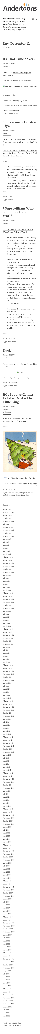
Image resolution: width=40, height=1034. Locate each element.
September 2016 (8, 572)
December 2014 (8, 635)
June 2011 (6, 761)
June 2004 (6, 1013)
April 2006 (7, 947)
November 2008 (9, 854)
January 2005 (7, 992)
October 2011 (7, 749)
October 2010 (7, 785)
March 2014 (7, 662)
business (10, 200)
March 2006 (7, 950)
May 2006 (6, 944)
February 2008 (8, 881)
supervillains (12, 342)
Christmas (26, 485)
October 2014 (7, 641)
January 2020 (7, 509)
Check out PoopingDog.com (14, 101)
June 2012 (6, 725)
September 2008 (9, 860)
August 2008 (7, 863)
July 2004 (6, 1010)
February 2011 (8, 773)
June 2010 (6, 797)
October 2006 (8, 929)
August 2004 (7, 1007)
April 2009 (7, 839)
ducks (15, 386)
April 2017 (6, 551)
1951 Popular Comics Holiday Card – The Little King (18, 398)
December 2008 (8, 851)
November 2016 (8, 566)
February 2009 (8, 845)
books (21, 105)
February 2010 (8, 809)
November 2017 (8, 530)
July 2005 (6, 974)
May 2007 (6, 908)
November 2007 (8, 890)
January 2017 (7, 560)
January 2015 (7, 632)
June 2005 (6, 977)
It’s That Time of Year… (20, 59)
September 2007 (8, 896)
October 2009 (8, 821)
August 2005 (7, 971)
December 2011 (8, 743)
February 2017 (8, 557)
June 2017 (6, 545)
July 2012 (6, 722)
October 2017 (7, 533)
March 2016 (7, 590)
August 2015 (7, 611)
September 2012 (8, 716)
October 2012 (7, 713)
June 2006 (6, 941)
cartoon (25, 105)
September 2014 (8, 644)
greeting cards (23, 493)
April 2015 (6, 623)
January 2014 (7, 668)
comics (35, 378)
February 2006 (8, 953)
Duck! (7, 350)
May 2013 (6, 692)
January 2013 (7, 704)
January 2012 (7, 740)
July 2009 (6, 830)
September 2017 (8, 536)
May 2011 (6, 764)
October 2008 (8, 857)
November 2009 (9, 818)
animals (10, 386)
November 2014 (8, 638)
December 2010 (8, 779)
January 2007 (7, 920)
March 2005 (7, 986)
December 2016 (8, 563)
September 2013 (8, 680)
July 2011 (6, 758)
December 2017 (8, 527)
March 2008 (7, 878)
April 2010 (6, 803)
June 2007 (6, 905)
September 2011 (8, 752)
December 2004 (8, 995)
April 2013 (6, 695)
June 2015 (6, 617)
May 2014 (6, 656)
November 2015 (8, 602)
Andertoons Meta (14, 110)
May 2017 (6, 548)
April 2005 (6, 983)
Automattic (17, 1025)
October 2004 (8, 1001)
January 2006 (7, 956)
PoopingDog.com (13, 113)
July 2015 (6, 614)
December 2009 (8, 815)
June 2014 (6, 653)
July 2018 (6, 524)
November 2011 (8, 746)
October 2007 (8, 893)
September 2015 (8, 608)
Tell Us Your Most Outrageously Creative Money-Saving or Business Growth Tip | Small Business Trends (20, 153)
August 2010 (7, 791)
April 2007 (6, 911)
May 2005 (6, 980)
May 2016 (6, 584)
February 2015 (8, 629)
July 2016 (6, 578)
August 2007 (7, 899)
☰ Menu (33, 19)
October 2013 (7, 677)
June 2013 (6, 689)
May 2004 (6, 1016)
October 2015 (7, 605)
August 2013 (7, 683)
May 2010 (6, 800)
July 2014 (6, 650)
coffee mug (15, 81)
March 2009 (7, 842)
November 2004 (9, 998)
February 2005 (8, 989)
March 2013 (7, 698)
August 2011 (7, 755)
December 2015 (8, 599)
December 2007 (8, 887)
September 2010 (8, 788)
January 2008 (7, 884)
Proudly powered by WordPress (12, 1023)
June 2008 (6, 869)
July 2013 (6, 686)
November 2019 (8, 512)
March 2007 (7, 914)
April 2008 (7, 875)
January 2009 (7, 848)
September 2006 (9, 932)
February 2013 (8, 701)
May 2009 (6, 836)
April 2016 (6, 587)
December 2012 (8, 707)
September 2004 (9, 1004)
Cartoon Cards (13, 490)
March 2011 (7, 770)
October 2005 (8, 965)
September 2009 (9, 824)
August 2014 (7, 647)
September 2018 (8, 521)
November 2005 (8, 962)
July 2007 (6, 902)
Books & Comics (14, 339)
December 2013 (8, 671)
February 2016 (8, 593)
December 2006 (8, 923)
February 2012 (8, 737)
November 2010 (8, 782)
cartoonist (29, 105)
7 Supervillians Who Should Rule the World (18, 212)
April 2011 (6, 767)
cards (20, 483)
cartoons (35, 105)
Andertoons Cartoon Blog (14, 19)
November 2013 (8, 674)
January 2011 (7, 776)
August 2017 (7, 539)
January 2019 (7, 515)
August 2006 (7, 935)
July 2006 (6, 938)
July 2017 (6, 542)
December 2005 (8, 959)
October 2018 (7, 518)
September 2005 (8, 968)
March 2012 (7, 734)
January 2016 (7, 596)
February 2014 (8, 665)
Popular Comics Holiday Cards (20, 495)
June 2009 (6, 833)
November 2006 (9, 926)
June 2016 (6, 581)
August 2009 (7, 827)
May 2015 (6, 620)
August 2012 (7, 719)
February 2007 (8, 917)
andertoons (6, 66)
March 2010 (7, 806)
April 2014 (6, 659)
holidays (35, 485)
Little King (6, 495)
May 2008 (6, 872)
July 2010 (6, 794)
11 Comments (7, 412)
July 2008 (6, 866)
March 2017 (7, 554)
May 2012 (6, 728)
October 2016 (7, 569)
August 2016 (7, 575)
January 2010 (7, 812)
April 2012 (6, 731)
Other (10, 197)
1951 (9, 493)
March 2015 (7, 626)
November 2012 (8, 710)
